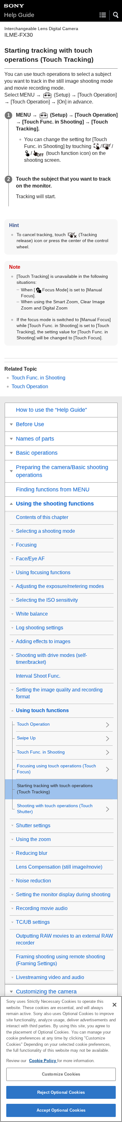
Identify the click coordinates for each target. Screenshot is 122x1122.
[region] (61, 1059)
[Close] (114, 1005)
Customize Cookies (61, 1074)
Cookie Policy (43, 1060)
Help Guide (19, 15)
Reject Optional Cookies (61, 1092)
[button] (116, 15)
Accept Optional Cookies (61, 1110)
